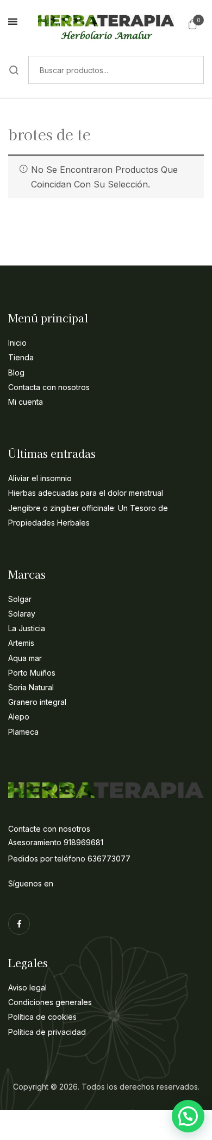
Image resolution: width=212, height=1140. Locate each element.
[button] (192, 23)
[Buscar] (14, 70)
